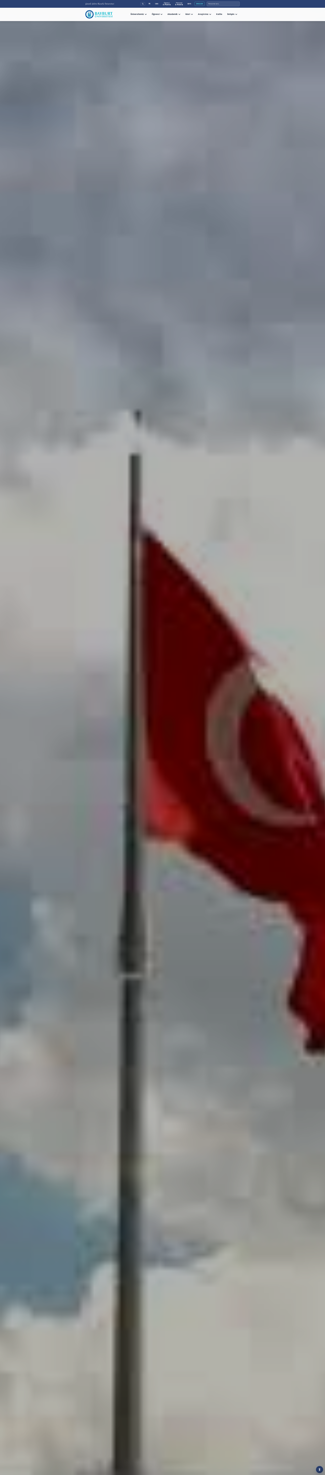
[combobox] (223, 4)
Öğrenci (156, 14)
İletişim (230, 14)
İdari (187, 14)
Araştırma (203, 14)
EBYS (189, 4)
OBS (156, 4)
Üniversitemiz (137, 14)
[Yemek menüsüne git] (149, 4)
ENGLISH (199, 4)
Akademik (172, 14)
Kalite (219, 14)
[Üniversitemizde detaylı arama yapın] (142, 3)
